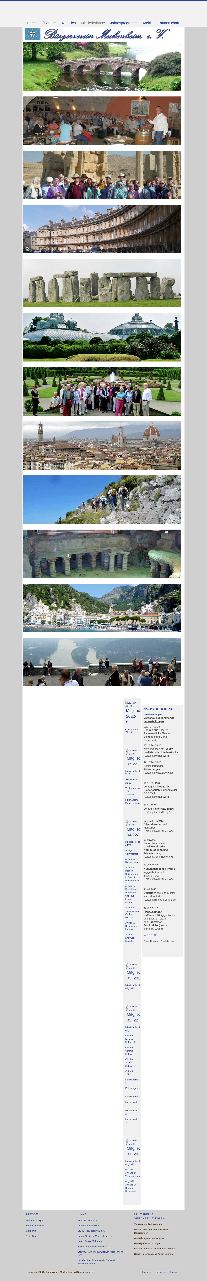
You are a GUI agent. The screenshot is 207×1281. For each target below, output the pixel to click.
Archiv (147, 23)
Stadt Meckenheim (87, 1220)
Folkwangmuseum (135, 1096)
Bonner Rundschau (35, 1225)
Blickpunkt (31, 1231)
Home (32, 23)
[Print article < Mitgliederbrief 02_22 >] (131, 1006)
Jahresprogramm (123, 23)
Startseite (146, 1272)
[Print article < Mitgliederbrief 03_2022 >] (131, 964)
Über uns (49, 23)
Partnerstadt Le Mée (88, 1225)
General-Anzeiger (35, 1220)
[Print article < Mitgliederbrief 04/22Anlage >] (131, 821)
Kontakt (173, 1272)
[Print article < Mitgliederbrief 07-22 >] (131, 750)
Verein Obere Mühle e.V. (90, 1241)
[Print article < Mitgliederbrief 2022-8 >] (130, 703)
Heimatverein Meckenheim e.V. (94, 1246)
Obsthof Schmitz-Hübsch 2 (130, 1050)
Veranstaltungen (153, 714)
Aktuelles (68, 23)
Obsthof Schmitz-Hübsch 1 (130, 1038)
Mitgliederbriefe (93, 23)
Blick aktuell (32, 1236)
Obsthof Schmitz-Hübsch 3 (130, 1062)
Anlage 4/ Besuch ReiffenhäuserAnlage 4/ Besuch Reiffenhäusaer (136, 874)
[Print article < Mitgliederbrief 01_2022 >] (131, 1140)
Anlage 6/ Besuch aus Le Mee (131, 926)
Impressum (160, 1272)
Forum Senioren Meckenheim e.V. (95, 1236)
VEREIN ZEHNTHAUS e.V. (91, 1231)
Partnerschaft (168, 23)
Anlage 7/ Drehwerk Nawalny (130, 937)
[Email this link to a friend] (129, 706)
